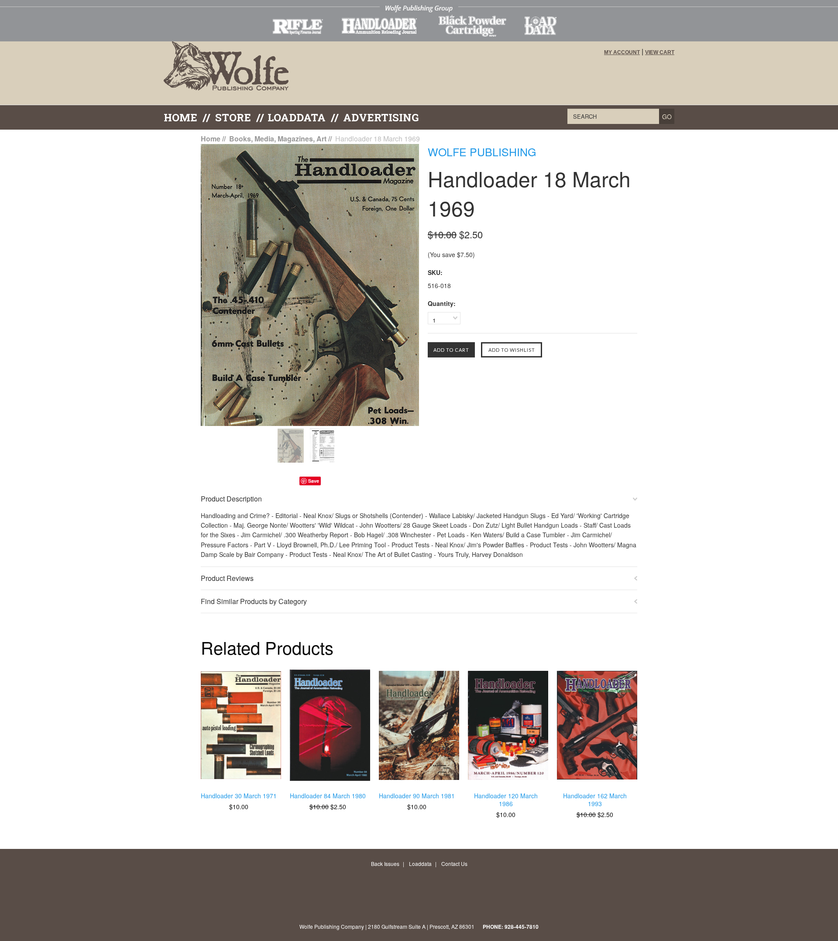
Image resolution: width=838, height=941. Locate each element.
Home (180, 117)
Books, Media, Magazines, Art (277, 139)
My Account (622, 52)
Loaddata (420, 863)
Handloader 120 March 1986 (506, 800)
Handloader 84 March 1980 (328, 796)
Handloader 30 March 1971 (239, 796)
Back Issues (385, 863)
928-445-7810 (522, 927)
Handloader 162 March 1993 (595, 800)
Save (313, 480)
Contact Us (454, 863)
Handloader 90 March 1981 (417, 796)
